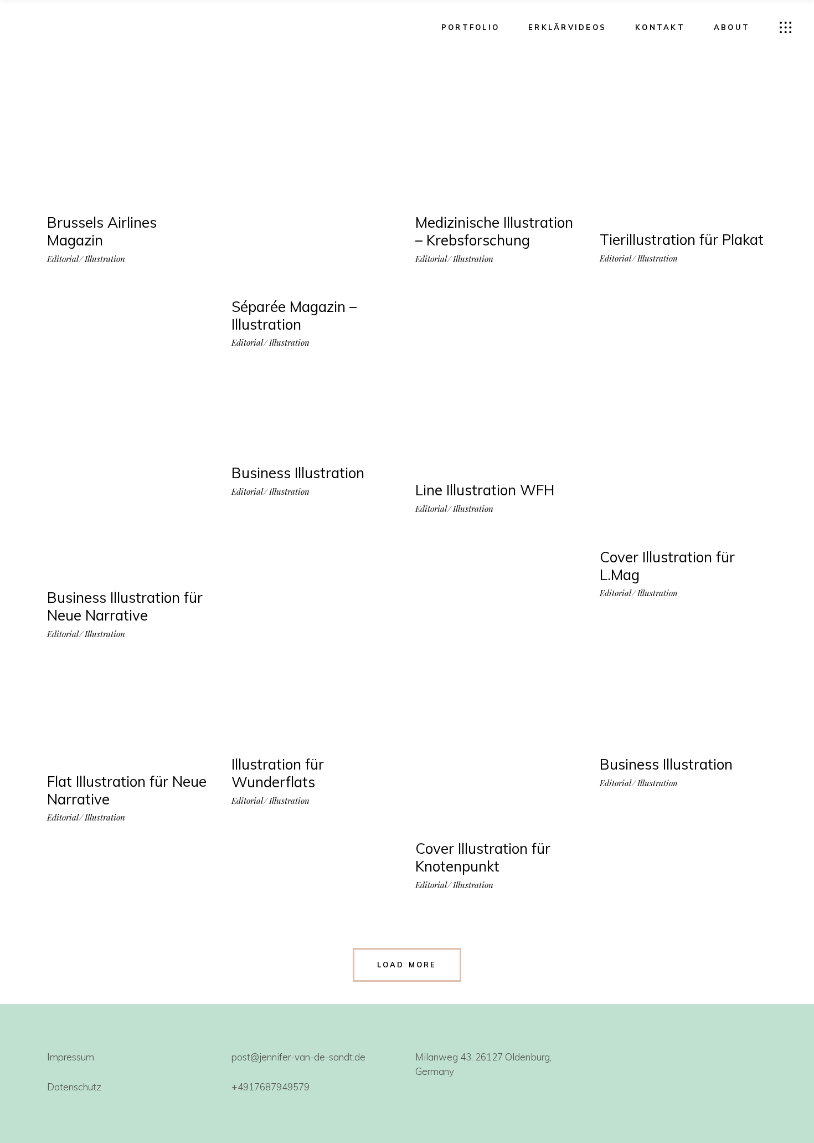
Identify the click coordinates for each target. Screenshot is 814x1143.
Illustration (105, 259)
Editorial (63, 259)
